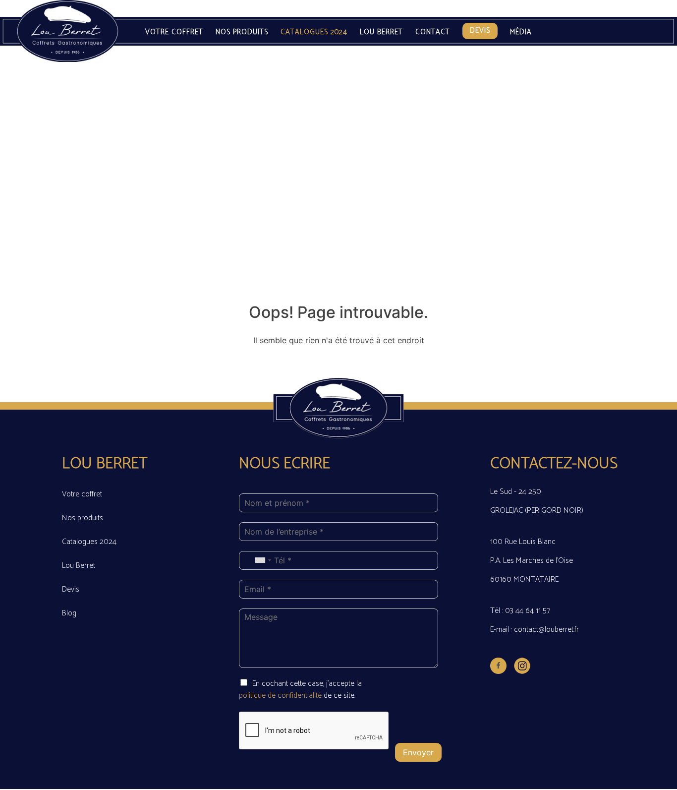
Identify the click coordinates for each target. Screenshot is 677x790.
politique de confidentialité (281, 695)
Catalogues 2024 (314, 32)
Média (521, 32)
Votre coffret (174, 32)
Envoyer (418, 752)
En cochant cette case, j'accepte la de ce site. (300, 689)
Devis (480, 30)
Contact (432, 32)
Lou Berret (381, 32)
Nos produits (242, 32)
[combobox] (262, 560)
